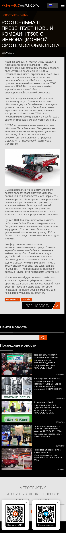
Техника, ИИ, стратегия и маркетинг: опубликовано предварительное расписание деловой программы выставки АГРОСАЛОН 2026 (46, 361)
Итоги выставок (22, 494)
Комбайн (26, 299)
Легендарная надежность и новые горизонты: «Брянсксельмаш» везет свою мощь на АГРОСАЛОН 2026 (48, 455)
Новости (51, 494)
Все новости (38, 305)
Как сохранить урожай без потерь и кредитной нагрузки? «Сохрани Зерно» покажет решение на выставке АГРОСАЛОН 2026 (48, 383)
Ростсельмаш (12, 299)
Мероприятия (33, 488)
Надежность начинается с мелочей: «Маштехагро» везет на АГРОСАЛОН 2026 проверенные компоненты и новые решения (48, 431)
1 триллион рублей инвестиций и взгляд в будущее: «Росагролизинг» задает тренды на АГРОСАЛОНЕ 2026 (47, 407)
